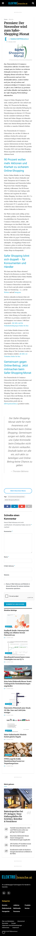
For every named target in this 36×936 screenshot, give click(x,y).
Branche (11, 19)
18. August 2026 (9, 715)
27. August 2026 (9, 637)
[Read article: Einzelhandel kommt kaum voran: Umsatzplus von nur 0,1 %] (18, 648)
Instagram (18, 292)
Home (5, 19)
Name (6, 557)
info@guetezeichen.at (11, 403)
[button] (3, 932)
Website (6, 292)
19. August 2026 (9, 688)
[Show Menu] (3, 3)
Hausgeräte (6, 911)
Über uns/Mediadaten (8, 921)
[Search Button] (33, 3)
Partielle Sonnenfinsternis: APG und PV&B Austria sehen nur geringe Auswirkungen (20, 830)
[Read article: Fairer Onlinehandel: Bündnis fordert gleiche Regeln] (18, 725)
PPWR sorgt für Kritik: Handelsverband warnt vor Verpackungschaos (14, 761)
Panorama (16, 911)
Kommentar (8, 531)
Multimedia (17, 908)
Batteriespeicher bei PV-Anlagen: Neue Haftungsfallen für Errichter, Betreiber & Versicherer (13, 816)
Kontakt (13, 923)
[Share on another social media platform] (29, 506)
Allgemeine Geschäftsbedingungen (12, 925)
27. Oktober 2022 (11, 42)
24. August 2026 (9, 662)
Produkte (27, 905)
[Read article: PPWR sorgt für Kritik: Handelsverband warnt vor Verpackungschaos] (18, 750)
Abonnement (21, 921)
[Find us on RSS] (9, 893)
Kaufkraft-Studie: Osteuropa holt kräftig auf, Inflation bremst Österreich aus (16, 632)
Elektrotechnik (6, 908)
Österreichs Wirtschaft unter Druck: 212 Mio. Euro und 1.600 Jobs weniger (17, 710)
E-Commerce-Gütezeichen (16, 497)
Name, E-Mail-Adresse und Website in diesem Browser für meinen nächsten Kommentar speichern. (18, 586)
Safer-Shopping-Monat (12, 500)
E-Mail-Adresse (9, 566)
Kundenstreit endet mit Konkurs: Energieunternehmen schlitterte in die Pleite (21, 852)
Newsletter (5, 923)
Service (27, 908)
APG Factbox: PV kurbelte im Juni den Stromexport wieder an (20, 845)
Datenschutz (5, 927)
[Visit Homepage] (18, 3)
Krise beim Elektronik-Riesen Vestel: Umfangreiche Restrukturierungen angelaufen (18, 683)
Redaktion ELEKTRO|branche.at (19, 39)
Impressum (15, 927)
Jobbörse (16, 905)
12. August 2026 (9, 739)
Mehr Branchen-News (18, 491)
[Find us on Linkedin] (4, 893)
